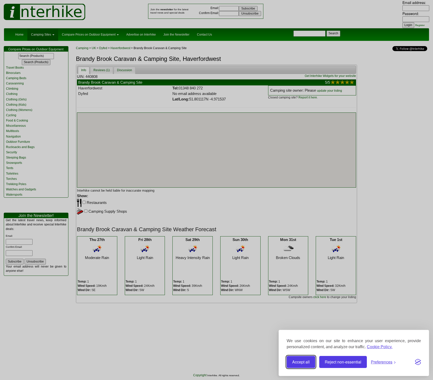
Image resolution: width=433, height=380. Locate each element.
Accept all (301, 362)
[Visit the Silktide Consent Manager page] (418, 362)
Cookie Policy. (379, 347)
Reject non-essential (343, 362)
